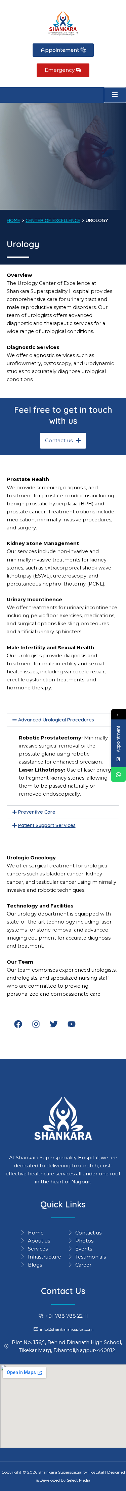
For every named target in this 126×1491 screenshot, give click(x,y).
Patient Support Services (47, 825)
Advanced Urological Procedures (56, 719)
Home (13, 220)
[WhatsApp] (118, 774)
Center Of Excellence (53, 220)
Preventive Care (36, 812)
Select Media (78, 1480)
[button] (63, 719)
